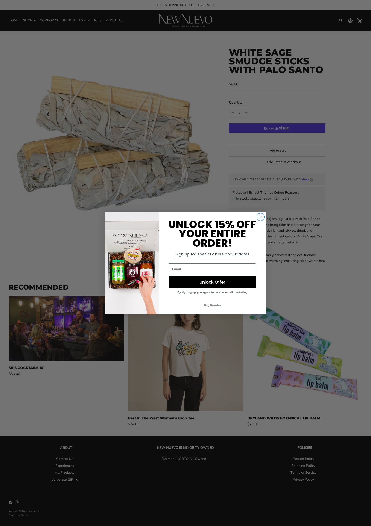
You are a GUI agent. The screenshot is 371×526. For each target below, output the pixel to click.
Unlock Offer (212, 282)
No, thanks (212, 305)
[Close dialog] (260, 217)
